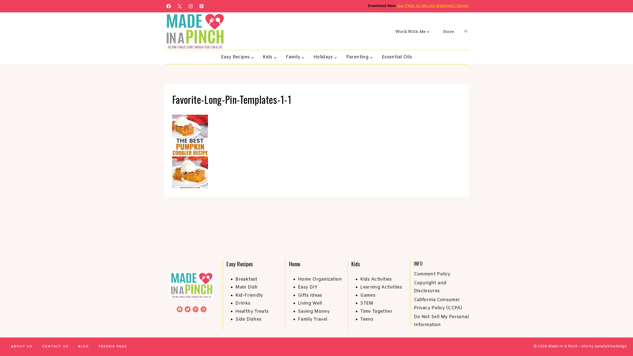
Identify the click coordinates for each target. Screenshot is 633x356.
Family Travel (312, 319)
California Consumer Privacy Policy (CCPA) (438, 304)
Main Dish (246, 287)
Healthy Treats (252, 311)
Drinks (242, 303)
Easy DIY (308, 287)
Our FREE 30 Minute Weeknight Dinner (433, 6)
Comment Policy (432, 274)
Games (367, 295)
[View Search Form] (466, 31)
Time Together (376, 311)
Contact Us (55, 346)
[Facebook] (168, 6)
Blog (83, 346)
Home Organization (320, 279)
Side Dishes (248, 319)
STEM (366, 303)
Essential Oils (397, 57)
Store (448, 31)
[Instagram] (190, 6)
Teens (366, 319)
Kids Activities (376, 279)
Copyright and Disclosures (430, 287)
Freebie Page (113, 346)
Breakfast (246, 279)
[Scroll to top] (621, 336)
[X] (179, 6)
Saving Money (314, 311)
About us (21, 346)
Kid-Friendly (249, 295)
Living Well (310, 303)
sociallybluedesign (611, 346)
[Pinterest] (201, 6)
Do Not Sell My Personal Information (441, 321)
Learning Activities (381, 287)
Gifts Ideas (310, 295)
